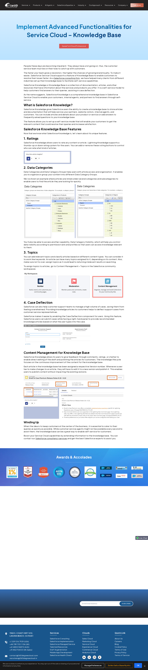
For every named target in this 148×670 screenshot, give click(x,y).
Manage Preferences (93, 665)
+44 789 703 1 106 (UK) (19, 644)
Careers (118, 641)
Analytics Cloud (89, 652)
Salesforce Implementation (62, 641)
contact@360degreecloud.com (24, 655)
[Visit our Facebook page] (89, 657)
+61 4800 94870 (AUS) (19, 647)
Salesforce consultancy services (51, 438)
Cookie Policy (121, 647)
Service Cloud (88, 644)
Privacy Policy (37, 577)
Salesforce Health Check (61, 655)
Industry (81, 5)
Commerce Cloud (90, 650)
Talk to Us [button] (137, 5)
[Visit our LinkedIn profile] (84, 657)
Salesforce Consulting (59, 638)
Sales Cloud (87, 638)
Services (25, 5)
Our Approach (94, 5)
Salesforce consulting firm (67, 78)
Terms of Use (120, 650)
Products (36, 5)
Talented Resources (59, 647)
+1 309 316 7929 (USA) (19, 641)
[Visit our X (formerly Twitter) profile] (99, 657)
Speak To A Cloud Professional (74, 46)
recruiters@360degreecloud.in (23, 658)
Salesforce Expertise (65, 5)
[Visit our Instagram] (94, 657)
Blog (117, 644)
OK (138, 665)
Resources (109, 5)
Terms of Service (122, 655)
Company (122, 5)
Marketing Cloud (89, 641)
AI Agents (49, 5)
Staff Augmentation (58, 650)
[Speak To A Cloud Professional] (74, 44)
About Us (119, 638)
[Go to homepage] (11, 5)
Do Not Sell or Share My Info (119, 665)
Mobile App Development (61, 652)
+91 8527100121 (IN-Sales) (21, 650)
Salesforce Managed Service (62, 644)
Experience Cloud (90, 647)
